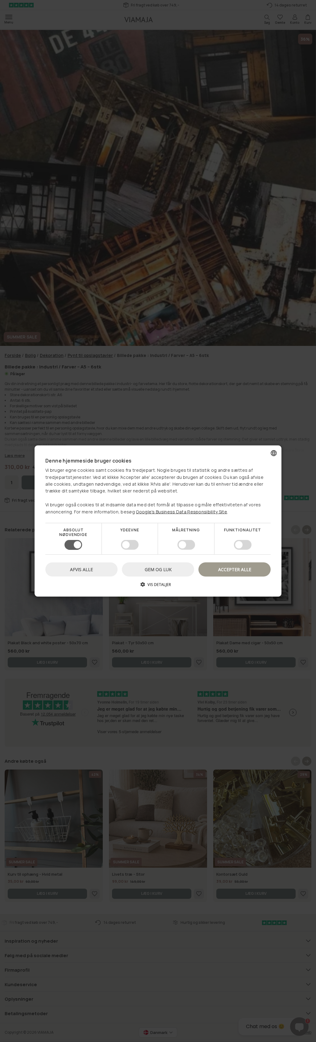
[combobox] (274, 453)
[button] (158, 586)
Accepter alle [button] (234, 569)
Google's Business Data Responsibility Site (181, 511)
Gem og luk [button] (158, 569)
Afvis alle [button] (81, 569)
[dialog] (158, 521)
